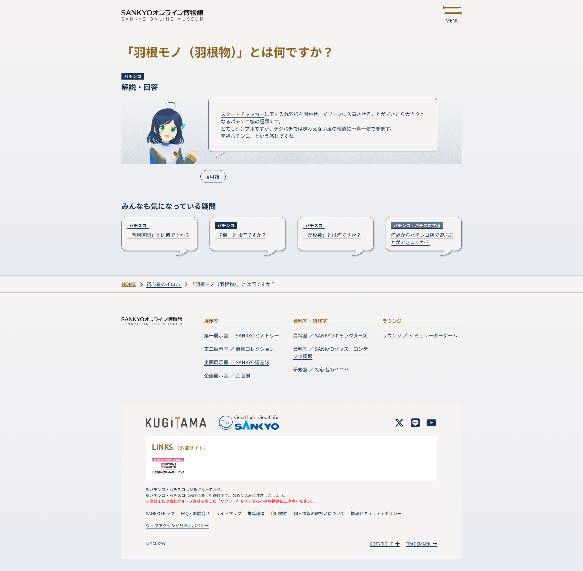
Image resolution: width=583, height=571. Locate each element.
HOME (128, 284)
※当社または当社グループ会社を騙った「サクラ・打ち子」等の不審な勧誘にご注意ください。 (230, 501)
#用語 (213, 176)
